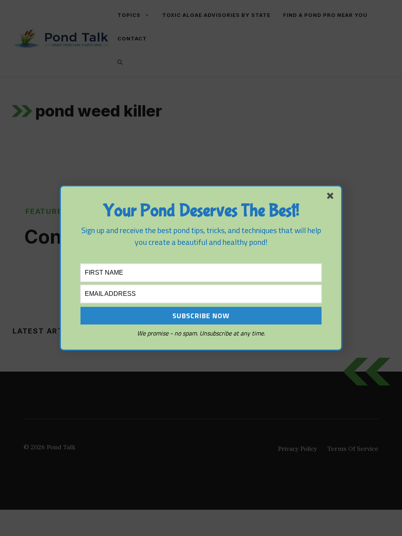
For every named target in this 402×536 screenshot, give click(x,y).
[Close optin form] (331, 197)
